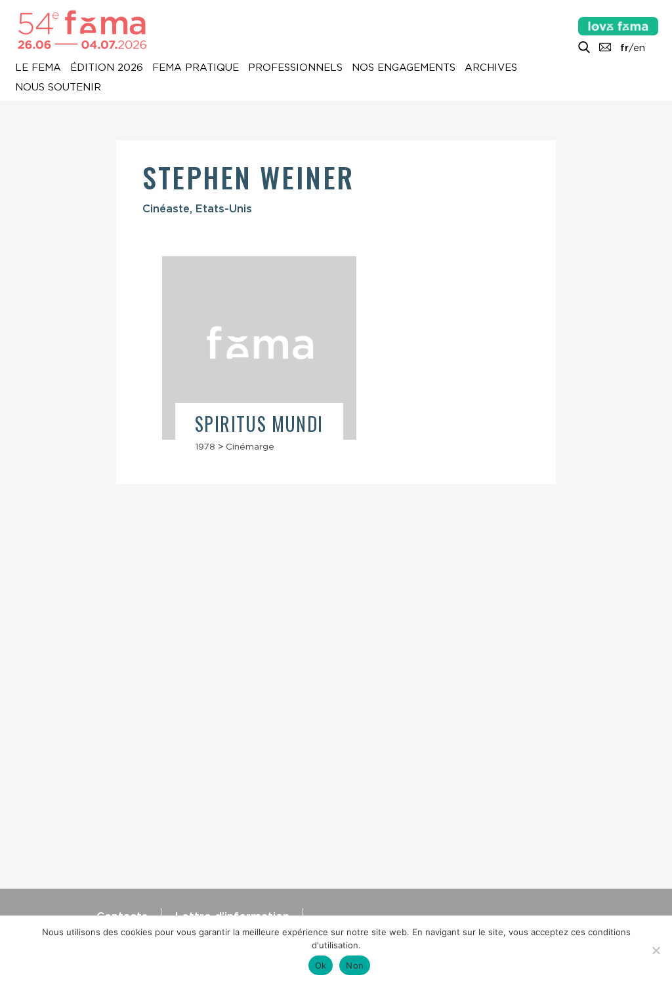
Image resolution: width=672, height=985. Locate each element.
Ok (321, 965)
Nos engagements (403, 68)
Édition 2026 (106, 68)
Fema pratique (195, 68)
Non (355, 965)
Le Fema (38, 68)
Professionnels (295, 68)
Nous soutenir (58, 88)
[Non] (655, 950)
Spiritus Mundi (259, 423)
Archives (491, 68)
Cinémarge (250, 446)
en (639, 48)
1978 (205, 446)
